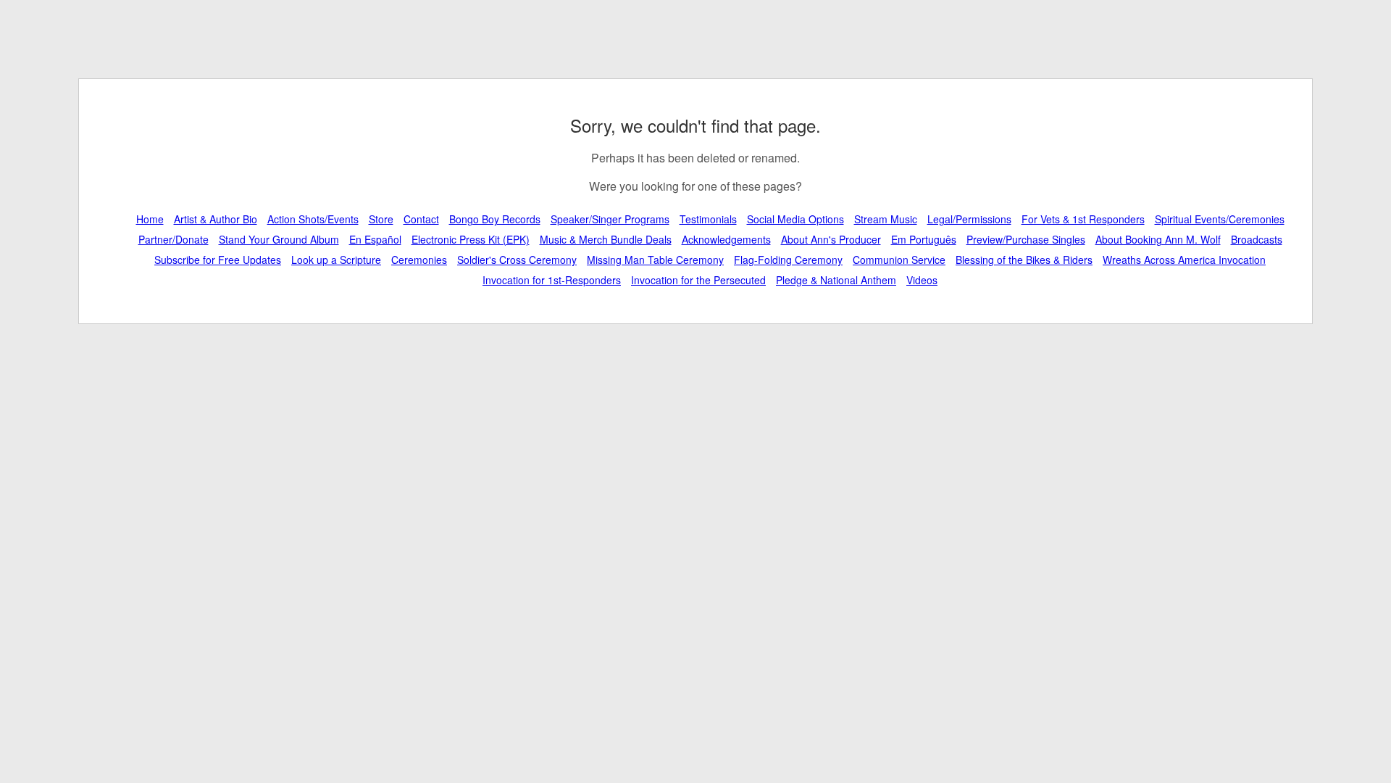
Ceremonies (419, 259)
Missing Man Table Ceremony (655, 259)
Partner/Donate (173, 239)
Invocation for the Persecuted (698, 280)
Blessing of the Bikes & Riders (1024, 259)
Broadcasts (1256, 239)
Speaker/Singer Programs (610, 219)
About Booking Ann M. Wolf (1158, 239)
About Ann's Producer (831, 239)
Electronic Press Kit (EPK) (471, 239)
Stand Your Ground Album (279, 239)
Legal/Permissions (969, 219)
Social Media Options (795, 219)
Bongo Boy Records (494, 219)
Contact (421, 219)
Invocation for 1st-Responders (552, 280)
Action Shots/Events (313, 219)
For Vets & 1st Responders (1083, 219)
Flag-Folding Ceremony (788, 259)
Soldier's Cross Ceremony (517, 259)
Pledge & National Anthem (836, 280)
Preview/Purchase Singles (1025, 239)
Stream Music (885, 219)
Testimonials (708, 219)
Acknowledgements (726, 239)
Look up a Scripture (336, 259)
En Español (375, 239)
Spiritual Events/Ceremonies (1220, 219)
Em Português (923, 239)
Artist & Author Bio (215, 219)
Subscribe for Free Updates (217, 259)
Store (381, 219)
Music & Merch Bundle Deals (606, 239)
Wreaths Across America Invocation (1184, 259)
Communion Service (899, 259)
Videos (921, 280)
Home (150, 219)
